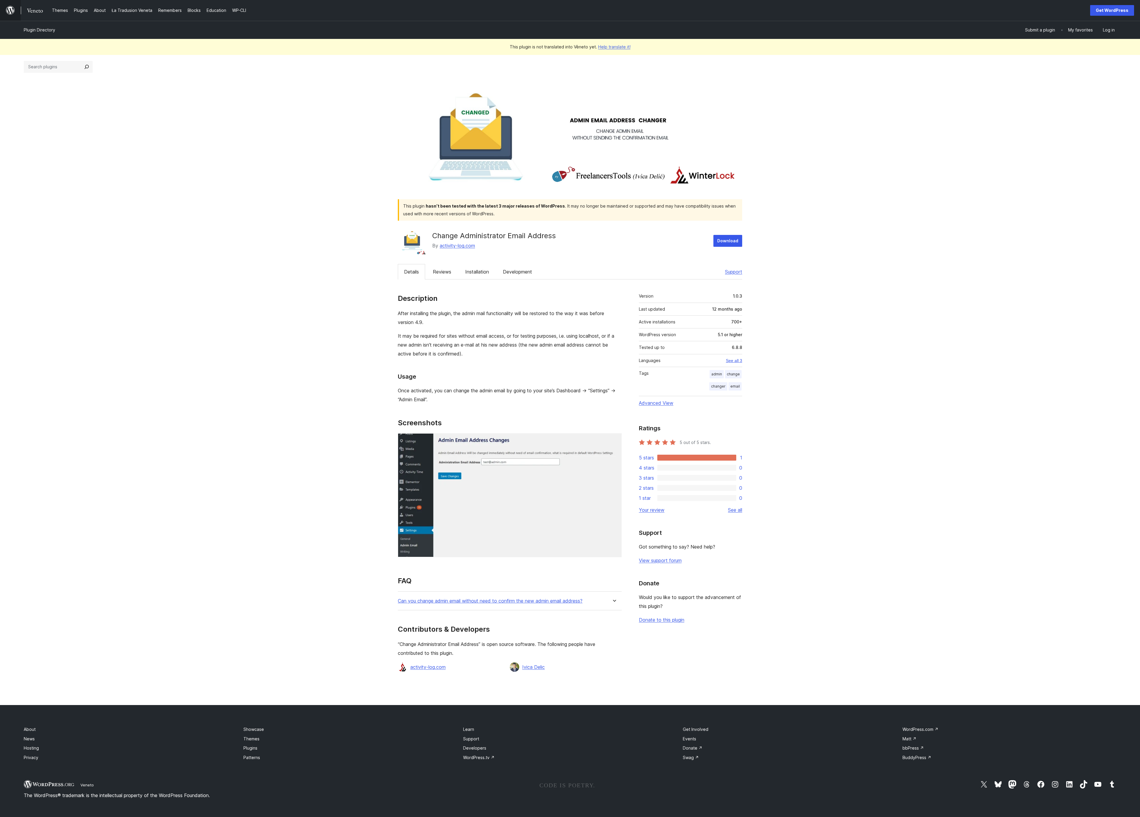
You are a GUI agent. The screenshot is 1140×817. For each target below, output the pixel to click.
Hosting (31, 747)
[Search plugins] (87, 67)
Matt (909, 738)
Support (733, 272)
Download (727, 240)
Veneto (87, 785)
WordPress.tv (479, 757)
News (29, 738)
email (735, 386)
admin (716, 374)
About (30, 729)
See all (735, 510)
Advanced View (656, 403)
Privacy (31, 757)
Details (411, 272)
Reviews (442, 272)
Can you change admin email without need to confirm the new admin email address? (490, 601)
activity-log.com (457, 246)
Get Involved (695, 729)
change (733, 374)
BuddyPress (916, 757)
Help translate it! (614, 46)
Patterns (251, 757)
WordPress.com (920, 729)
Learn (468, 729)
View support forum (660, 560)
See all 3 (734, 360)
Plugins (250, 747)
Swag (691, 757)
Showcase (253, 729)
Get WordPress (1112, 10)
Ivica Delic (533, 667)
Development (517, 272)
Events (689, 738)
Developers (474, 747)
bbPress (913, 747)
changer (718, 386)
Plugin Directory (39, 29)
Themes (251, 738)
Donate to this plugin (661, 620)
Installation (477, 272)
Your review (651, 510)
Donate (692, 747)
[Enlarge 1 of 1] (614, 441)
